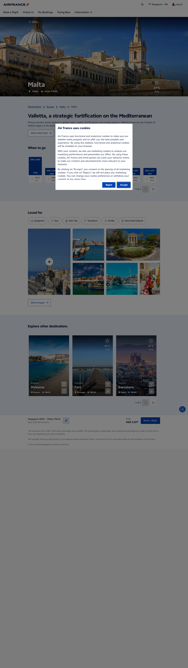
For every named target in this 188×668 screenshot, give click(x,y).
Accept (124, 185)
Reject (109, 185)
